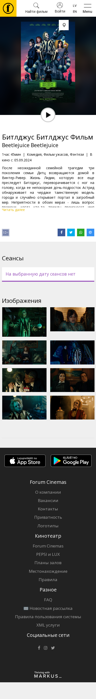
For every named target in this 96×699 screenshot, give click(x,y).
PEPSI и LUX (48, 554)
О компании (48, 492)
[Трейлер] (48, 115)
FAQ (48, 599)
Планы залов (48, 562)
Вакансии (48, 500)
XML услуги (48, 625)
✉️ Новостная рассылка (48, 608)
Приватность (48, 517)
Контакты (48, 509)
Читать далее (13, 209)
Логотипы (48, 526)
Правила (48, 579)
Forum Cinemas (48, 546)
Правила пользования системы (48, 616)
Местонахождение (48, 571)
